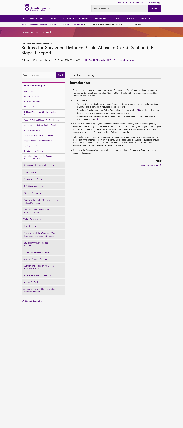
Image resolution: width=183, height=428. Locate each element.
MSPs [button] (53, 18)
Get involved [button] (101, 18)
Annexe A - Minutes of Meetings (37, 275)
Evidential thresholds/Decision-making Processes (37, 201)
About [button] (129, 18)
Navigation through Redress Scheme (35, 244)
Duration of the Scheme (33, 151)
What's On (123, 2)
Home (24, 24)
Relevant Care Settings (33, 102)
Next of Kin (28, 226)
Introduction (29, 91)
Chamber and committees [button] (75, 18)
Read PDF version (102, 60)
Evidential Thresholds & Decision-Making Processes (40, 113)
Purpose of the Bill (31, 179)
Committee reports (75, 24)
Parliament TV (137, 2)
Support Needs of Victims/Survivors (38, 141)
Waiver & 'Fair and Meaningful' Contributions (41, 120)
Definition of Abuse (31, 97)
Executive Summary (32, 86)
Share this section (33, 301)
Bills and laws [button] (36, 18)
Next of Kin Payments (32, 130)
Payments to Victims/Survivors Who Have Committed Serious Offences (39, 234)
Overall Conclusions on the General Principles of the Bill (38, 157)
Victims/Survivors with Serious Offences (39, 135)
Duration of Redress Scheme (36, 252)
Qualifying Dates (30, 107)
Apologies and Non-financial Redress (38, 146)
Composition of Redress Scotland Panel (40, 125)
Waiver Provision (30, 219)
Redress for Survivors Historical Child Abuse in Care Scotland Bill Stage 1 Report (117, 24)
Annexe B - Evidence (32, 282)
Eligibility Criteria (30, 193)
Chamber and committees (40, 24)
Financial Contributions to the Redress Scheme (36, 211)
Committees (59, 24)
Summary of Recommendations (37, 165)
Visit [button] (117, 18)
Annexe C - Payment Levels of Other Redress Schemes (39, 290)
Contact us (145, 18)
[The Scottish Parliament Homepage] (23, 18)
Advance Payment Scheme (35, 259)
